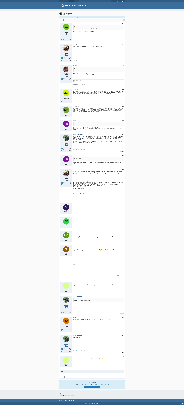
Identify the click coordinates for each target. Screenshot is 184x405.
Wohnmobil (62, 395)
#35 (123, 296)
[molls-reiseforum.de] (92, 6)
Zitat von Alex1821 (78, 298)
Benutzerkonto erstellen (95, 386)
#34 (123, 282)
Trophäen (62, 38)
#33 (123, 245)
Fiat (65, 395)
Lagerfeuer (83, 372)
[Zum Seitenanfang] (182, 404)
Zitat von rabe (77, 26)
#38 (123, 356)
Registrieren (119, 1)
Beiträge (62, 39)
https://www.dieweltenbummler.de (79, 149)
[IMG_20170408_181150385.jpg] (97, 264)
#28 (123, 155)
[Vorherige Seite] (60, 20)
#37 (123, 335)
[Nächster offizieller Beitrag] (123, 151)
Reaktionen (62, 36)
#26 (123, 120)
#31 (123, 217)
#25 (123, 106)
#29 (123, 169)
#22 (123, 44)
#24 (123, 89)
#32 (123, 231)
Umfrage (72, 395)
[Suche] (123, 1)
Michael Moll (65, 371)
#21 (123, 23)
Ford (68, 395)
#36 (123, 317)
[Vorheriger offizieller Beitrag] (121, 151)
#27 (123, 134)
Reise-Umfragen (76, 372)
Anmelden (113, 1)
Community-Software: (92, 403)
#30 (123, 203)
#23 (123, 65)
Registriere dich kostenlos (94, 384)
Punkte (62, 37)
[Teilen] (124, 20)
